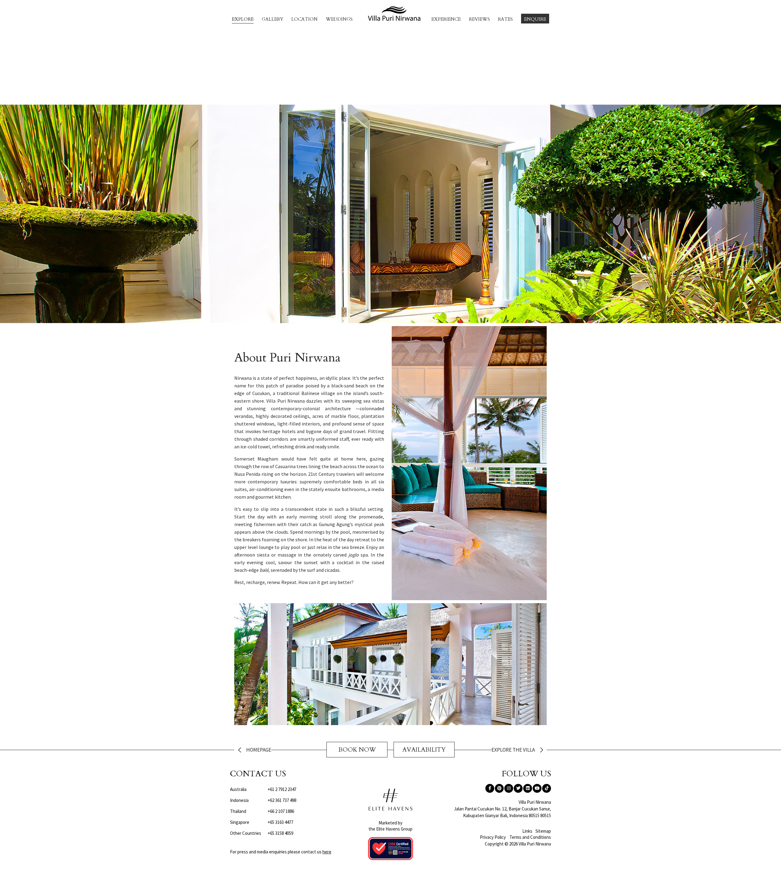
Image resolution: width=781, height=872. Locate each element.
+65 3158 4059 (261, 833)
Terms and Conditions (530, 837)
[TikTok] (546, 788)
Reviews (479, 19)
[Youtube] (537, 788)
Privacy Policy (493, 837)
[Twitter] (518, 788)
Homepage (258, 750)
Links (527, 831)
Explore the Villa (513, 750)
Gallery (272, 19)
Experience (446, 19)
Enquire (535, 19)
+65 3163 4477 (261, 822)
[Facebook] (489, 788)
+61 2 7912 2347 (263, 789)
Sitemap (543, 831)
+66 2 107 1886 (262, 811)
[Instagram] (508, 788)
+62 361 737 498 (263, 800)
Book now (357, 750)
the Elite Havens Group (390, 829)
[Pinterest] (499, 788)
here (326, 852)
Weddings (339, 19)
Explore (243, 19)
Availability (424, 750)
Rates (505, 19)
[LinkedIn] (527, 788)
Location (304, 19)
